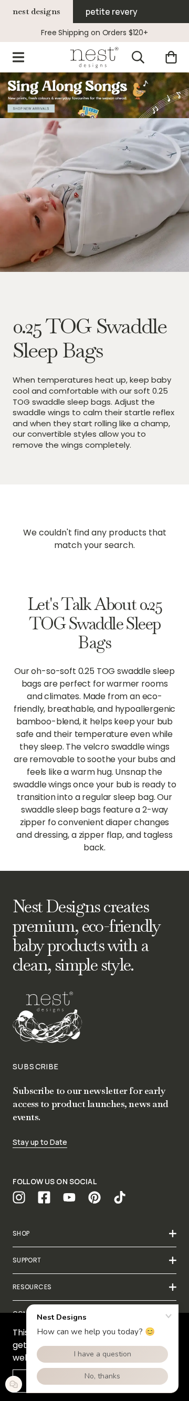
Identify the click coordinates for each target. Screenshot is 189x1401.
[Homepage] (94, 57)
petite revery (112, 11)
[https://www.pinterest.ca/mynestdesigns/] (94, 1197)
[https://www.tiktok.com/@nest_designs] (119, 1197)
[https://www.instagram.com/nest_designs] (19, 1197)
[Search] (138, 57)
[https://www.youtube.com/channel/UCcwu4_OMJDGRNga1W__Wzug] (69, 1197)
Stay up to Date (40, 1142)
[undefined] (94, 95)
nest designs (36, 11)
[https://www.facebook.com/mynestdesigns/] (44, 1197)
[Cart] (170, 57)
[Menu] (18, 57)
